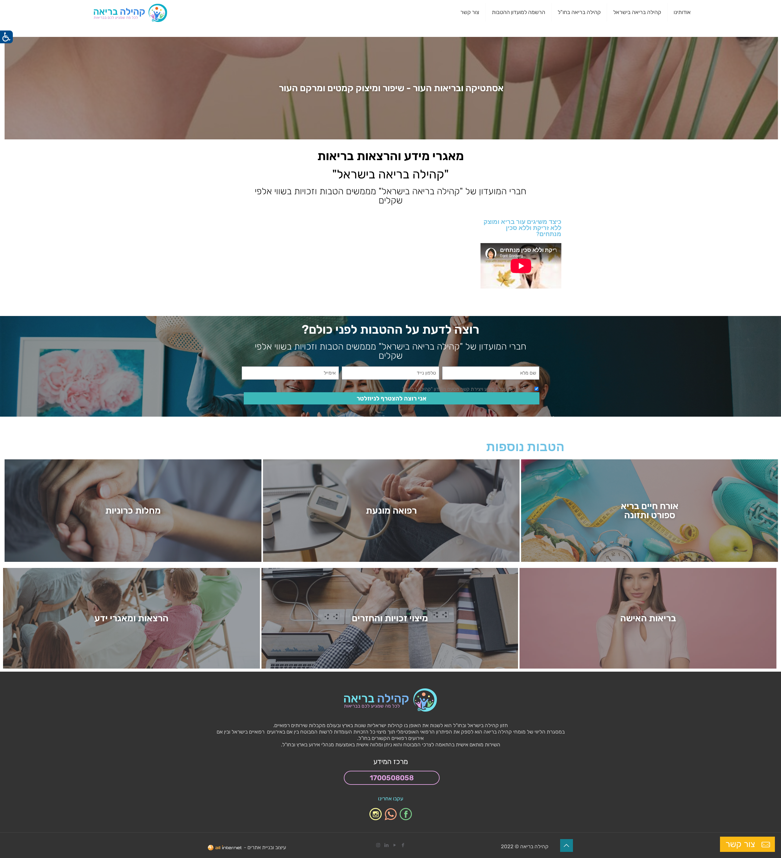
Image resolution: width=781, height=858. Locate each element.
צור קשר (741, 844)
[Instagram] (378, 845)
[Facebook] (403, 845)
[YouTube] (394, 845)
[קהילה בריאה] (130, 12)
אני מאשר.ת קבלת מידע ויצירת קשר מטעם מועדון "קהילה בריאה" (467, 389)
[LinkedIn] (386, 845)
